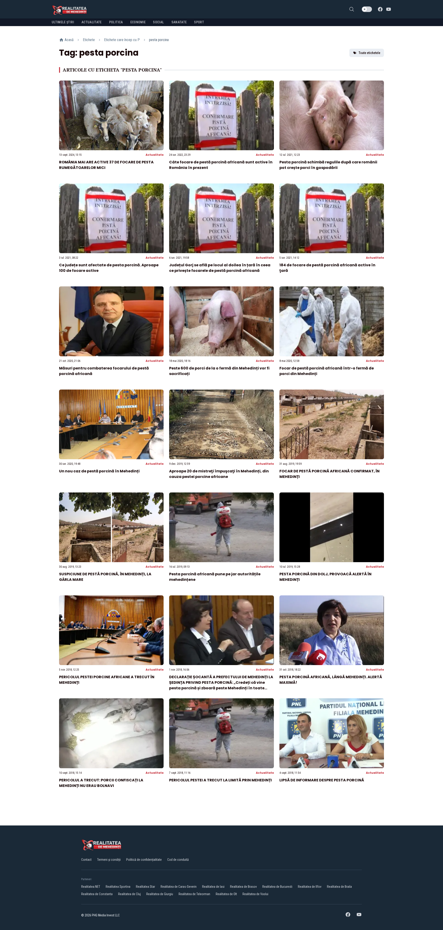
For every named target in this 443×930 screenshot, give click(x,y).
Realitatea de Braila (339, 886)
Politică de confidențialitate (144, 859)
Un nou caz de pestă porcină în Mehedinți (99, 471)
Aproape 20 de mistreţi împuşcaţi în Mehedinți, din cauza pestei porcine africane (219, 473)
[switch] (367, 9)
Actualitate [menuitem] (91, 22)
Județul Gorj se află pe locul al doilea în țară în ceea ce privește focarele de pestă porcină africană (219, 267)
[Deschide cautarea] (351, 9)
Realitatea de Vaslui (255, 894)
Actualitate (155, 155)
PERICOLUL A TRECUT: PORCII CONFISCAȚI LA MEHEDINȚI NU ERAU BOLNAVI (101, 782)
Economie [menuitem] (138, 22)
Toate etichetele (369, 53)
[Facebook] (380, 9)
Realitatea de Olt (226, 894)
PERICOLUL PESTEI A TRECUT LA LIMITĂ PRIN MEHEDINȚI (220, 780)
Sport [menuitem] (199, 22)
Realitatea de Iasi (213, 886)
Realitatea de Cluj (129, 894)
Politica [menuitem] (116, 22)
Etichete (89, 40)
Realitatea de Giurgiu (159, 894)
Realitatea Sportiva (118, 886)
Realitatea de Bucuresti (277, 886)
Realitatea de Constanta (97, 894)
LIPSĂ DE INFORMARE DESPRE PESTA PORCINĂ (321, 780)
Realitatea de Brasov (243, 886)
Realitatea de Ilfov (309, 886)
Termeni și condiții (109, 859)
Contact (86, 859)
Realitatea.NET (90, 886)
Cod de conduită (178, 859)
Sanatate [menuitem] (179, 22)
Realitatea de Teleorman (194, 894)
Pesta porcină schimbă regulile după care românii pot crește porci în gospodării (328, 164)
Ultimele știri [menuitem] (63, 22)
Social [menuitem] (158, 22)
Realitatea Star (145, 886)
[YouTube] (388, 9)
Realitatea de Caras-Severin (179, 886)
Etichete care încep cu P (122, 40)
